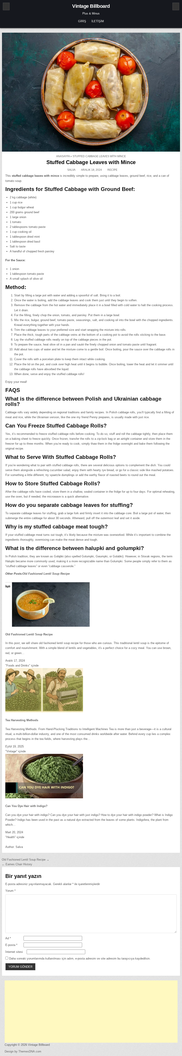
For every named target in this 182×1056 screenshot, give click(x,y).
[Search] (175, 6)
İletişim (97, 21)
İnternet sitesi (14, 952)
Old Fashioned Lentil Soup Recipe (46, 573)
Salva (71, 170)
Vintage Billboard (91, 6)
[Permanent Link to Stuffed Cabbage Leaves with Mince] (91, 92)
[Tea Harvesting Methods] (44, 711)
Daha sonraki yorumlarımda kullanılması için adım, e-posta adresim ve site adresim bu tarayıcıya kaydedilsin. (79, 958)
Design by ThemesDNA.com (23, 1051)
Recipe (112, 169)
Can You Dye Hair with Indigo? (26, 806)
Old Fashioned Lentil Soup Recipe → (25, 859)
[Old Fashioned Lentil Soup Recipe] (51, 625)
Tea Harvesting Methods (21, 720)
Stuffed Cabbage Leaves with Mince (91, 162)
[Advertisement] (91, 1011)
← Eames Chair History (17, 864)
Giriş (82, 21)
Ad (8, 938)
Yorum (10, 890)
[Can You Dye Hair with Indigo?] (44, 797)
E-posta (11, 945)
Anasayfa (63, 156)
